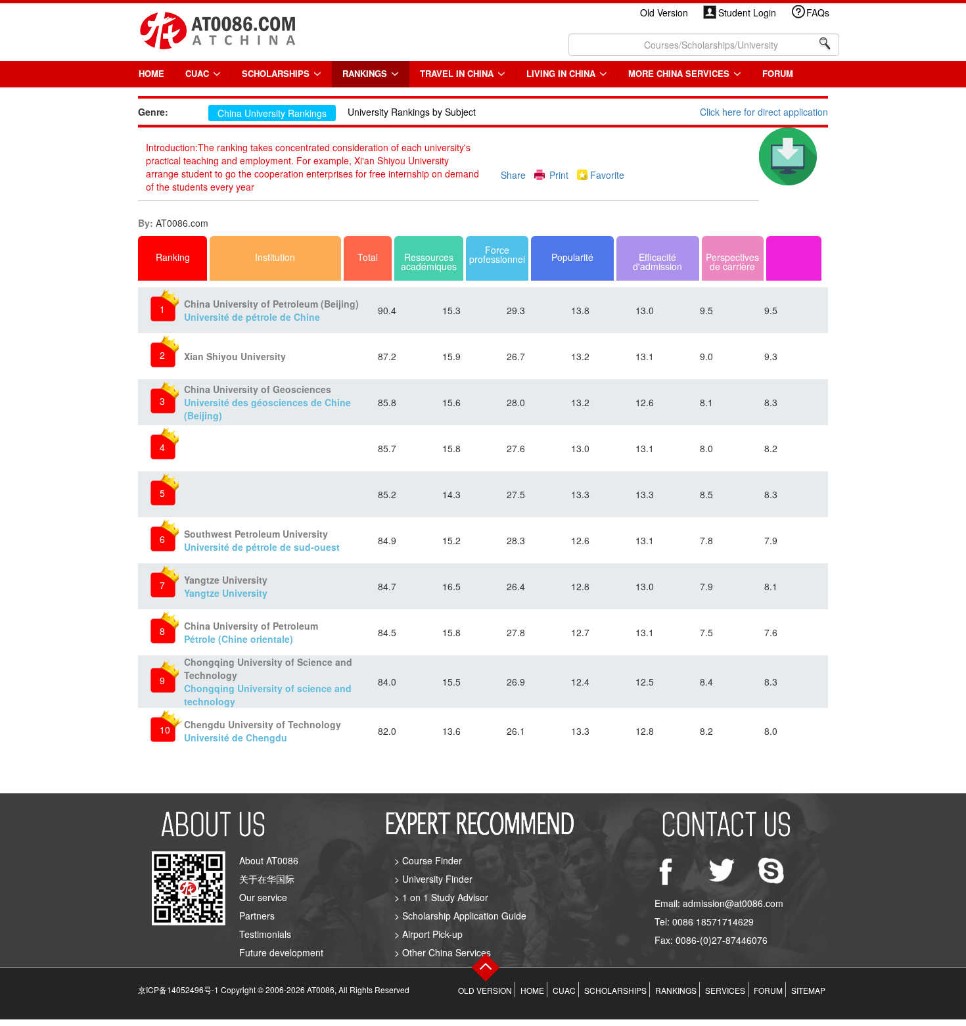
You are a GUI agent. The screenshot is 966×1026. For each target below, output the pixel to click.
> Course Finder (428, 860)
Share (513, 174)
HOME (151, 73)
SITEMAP (808, 990)
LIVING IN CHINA (562, 73)
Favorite (607, 174)
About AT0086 (268, 860)
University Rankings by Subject (412, 111)
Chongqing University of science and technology (268, 681)
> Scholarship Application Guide (460, 915)
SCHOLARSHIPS (277, 73)
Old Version (664, 12)
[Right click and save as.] (788, 155)
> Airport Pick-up (428, 934)
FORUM (777, 73)
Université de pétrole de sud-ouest (262, 540)
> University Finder (433, 878)
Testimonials (265, 934)
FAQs (817, 12)
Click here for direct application (764, 111)
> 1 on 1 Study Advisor (441, 897)
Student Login (747, 12)
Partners (257, 915)
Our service (263, 897)
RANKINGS (366, 73)
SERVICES (725, 990)
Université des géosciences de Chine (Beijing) (267, 402)
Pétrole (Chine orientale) (251, 632)
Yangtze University (225, 586)
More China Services (680, 73)
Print (558, 174)
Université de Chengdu (262, 731)
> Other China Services (442, 952)
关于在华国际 (266, 878)
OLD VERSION (485, 990)
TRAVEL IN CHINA (458, 73)
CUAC (198, 73)
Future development (281, 952)
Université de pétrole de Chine (271, 310)
